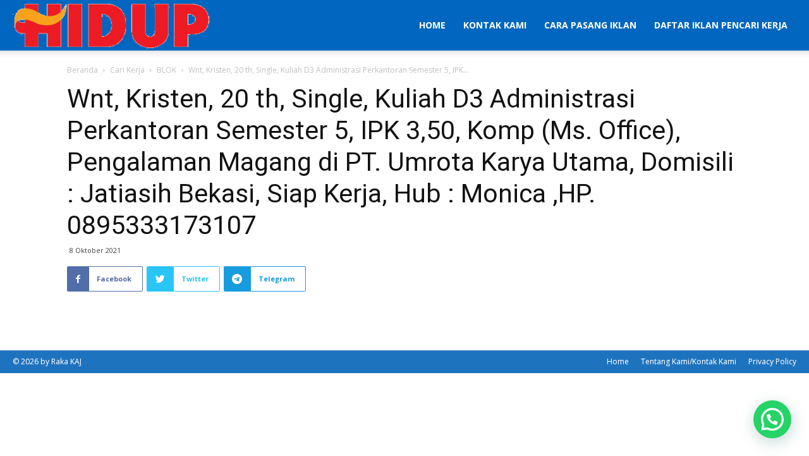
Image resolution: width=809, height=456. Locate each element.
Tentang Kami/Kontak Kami (688, 361)
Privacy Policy (772, 361)
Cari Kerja (127, 70)
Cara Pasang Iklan (590, 25)
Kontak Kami (494, 25)
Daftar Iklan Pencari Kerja (721, 25)
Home (432, 25)
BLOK (166, 70)
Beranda (82, 70)
